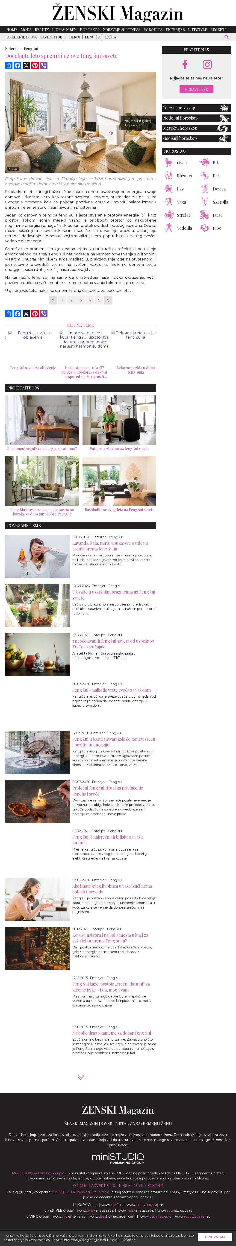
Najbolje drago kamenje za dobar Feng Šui (111, 1033)
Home (12, 29)
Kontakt (155, 1186)
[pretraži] (227, 37)
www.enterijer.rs (69, 1216)
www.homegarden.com (112, 1216)
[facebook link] (184, 65)
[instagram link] (207, 64)
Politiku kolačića (122, 1240)
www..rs (112, 1205)
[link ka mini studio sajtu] (118, 1163)
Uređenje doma (21, 37)
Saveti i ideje (53, 37)
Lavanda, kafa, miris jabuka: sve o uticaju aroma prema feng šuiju (110, 546)
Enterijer (175, 29)
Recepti (218, 29)
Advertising (103, 1186)
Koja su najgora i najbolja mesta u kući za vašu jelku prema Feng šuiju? (110, 938)
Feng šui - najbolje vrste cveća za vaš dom (111, 690)
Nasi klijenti (131, 1186)
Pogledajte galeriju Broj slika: (138, 123)
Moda (26, 29)
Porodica (153, 29)
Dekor (75, 37)
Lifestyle (197, 29)
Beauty (42, 29)
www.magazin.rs (95, 1210)
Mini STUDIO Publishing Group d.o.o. (41, 1173)
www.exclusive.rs (175, 1210)
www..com (145, 1205)
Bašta (110, 37)
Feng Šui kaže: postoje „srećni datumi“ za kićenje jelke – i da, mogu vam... (111, 986)
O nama (80, 1186)
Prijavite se (196, 89)
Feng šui (93, 37)
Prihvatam (215, 1237)
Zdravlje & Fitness (121, 29)
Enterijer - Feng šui (107, 537)
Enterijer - (14, 48)
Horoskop (90, 29)
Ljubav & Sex (64, 29)
